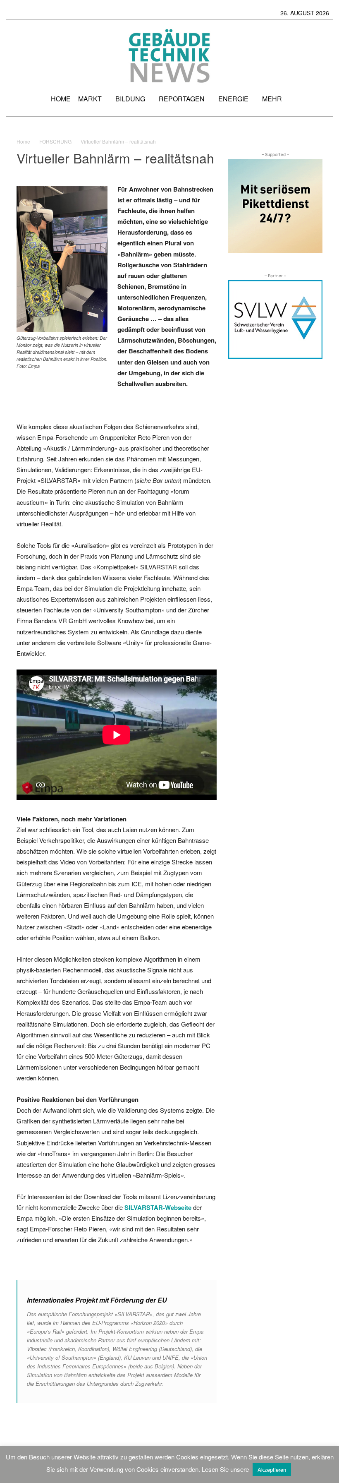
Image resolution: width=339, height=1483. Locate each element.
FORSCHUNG (55, 141)
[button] (323, 102)
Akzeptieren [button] (272, 1469)
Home (23, 141)
